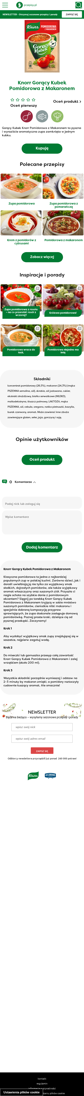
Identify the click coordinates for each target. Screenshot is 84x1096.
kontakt (42, 1078)
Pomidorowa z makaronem (63, 240)
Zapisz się (42, 751)
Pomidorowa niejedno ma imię (63, 351)
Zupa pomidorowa (22, 203)
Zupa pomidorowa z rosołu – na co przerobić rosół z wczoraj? (21, 312)
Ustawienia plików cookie (21, 1092)
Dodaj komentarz (42, 547)
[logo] (26, 5)
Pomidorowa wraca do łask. (21, 351)
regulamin (42, 1083)
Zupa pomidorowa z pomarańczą (64, 205)
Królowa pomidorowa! (63, 313)
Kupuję (42, 148)
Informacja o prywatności (42, 1088)
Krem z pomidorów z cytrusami (21, 242)
